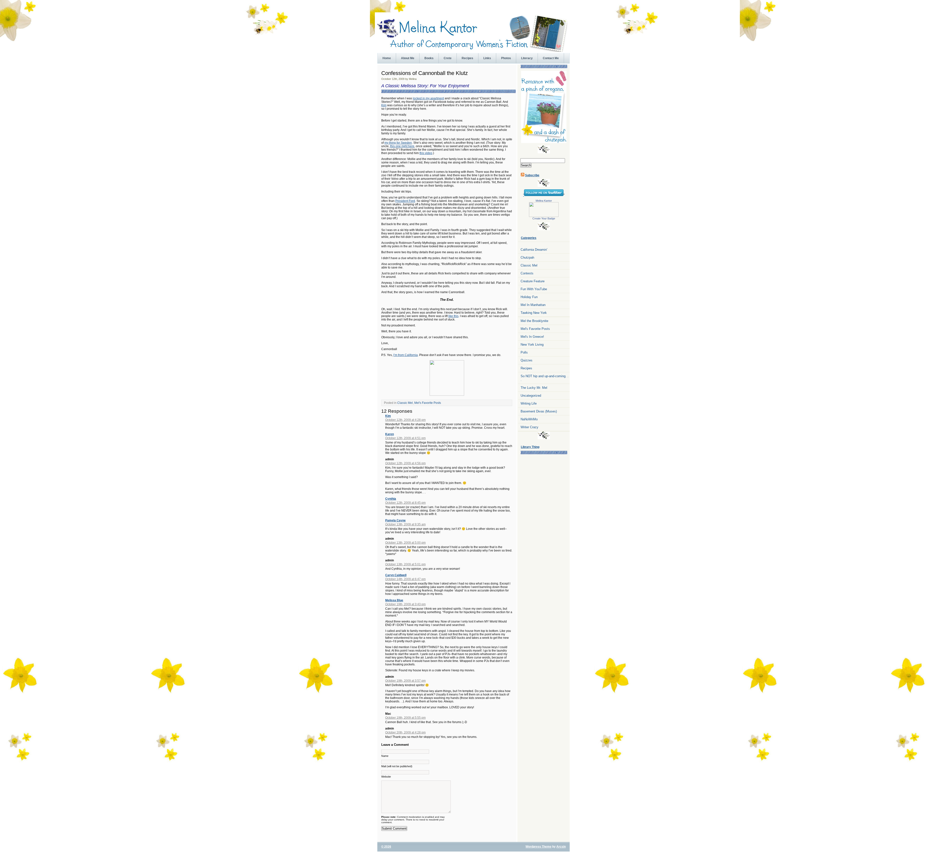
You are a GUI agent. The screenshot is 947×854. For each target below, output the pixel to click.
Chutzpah (527, 257)
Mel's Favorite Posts (427, 403)
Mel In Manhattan (533, 305)
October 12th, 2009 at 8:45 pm (405, 502)
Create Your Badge (543, 218)
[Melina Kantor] (544, 216)
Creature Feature (533, 281)
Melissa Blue (394, 600)
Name (384, 755)
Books (429, 58)
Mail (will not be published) (396, 766)
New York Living (532, 344)
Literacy (527, 58)
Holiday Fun (529, 297)
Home (386, 58)
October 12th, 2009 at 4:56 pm (405, 463)
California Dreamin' (534, 249)
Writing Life (529, 403)
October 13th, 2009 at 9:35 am (405, 524)
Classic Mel (405, 403)
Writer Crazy (529, 427)
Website (386, 776)
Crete (448, 58)
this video (425, 153)
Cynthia (390, 498)
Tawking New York (534, 313)
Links (487, 58)
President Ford (405, 201)
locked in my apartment (428, 98)
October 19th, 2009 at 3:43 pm (405, 604)
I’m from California (405, 355)
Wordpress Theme (538, 846)
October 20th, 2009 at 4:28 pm (405, 732)
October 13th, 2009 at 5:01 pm (405, 564)
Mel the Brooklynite (534, 321)
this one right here (402, 146)
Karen (389, 434)
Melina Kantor (544, 200)
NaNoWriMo (529, 419)
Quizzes (526, 360)
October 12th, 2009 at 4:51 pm (405, 438)
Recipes (467, 58)
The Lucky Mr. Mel (534, 388)
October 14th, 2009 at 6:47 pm (405, 579)
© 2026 (386, 846)
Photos (506, 58)
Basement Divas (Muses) (539, 411)
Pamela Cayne (395, 520)
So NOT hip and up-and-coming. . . (544, 378)
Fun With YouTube (534, 289)
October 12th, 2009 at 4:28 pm (405, 420)
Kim (383, 105)
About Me (407, 58)
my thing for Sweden (398, 142)
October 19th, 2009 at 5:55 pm (405, 717)
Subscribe (532, 175)
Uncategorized (531, 395)
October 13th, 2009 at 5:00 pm (405, 542)
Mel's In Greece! (532, 336)
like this (453, 316)
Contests (527, 273)
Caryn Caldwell (395, 575)
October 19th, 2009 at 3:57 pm (405, 680)
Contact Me (551, 58)
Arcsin (561, 846)
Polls (524, 352)
